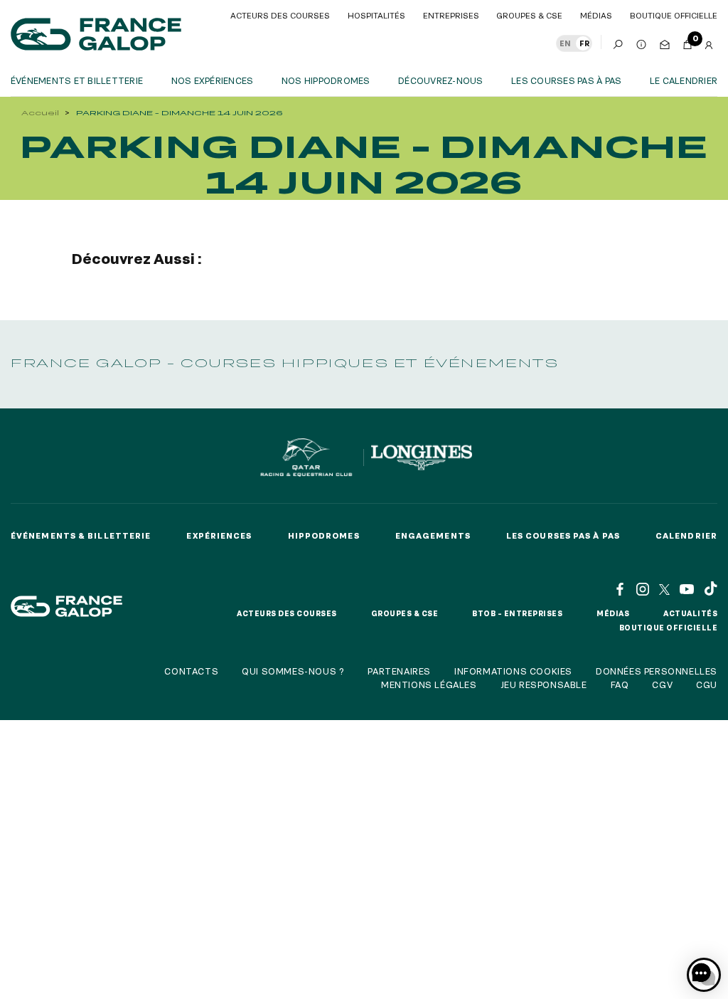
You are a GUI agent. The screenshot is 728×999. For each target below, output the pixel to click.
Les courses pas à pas (566, 80)
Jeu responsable (543, 684)
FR (584, 43)
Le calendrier (683, 80)
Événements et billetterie (77, 80)
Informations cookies (513, 671)
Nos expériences (212, 80)
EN (565, 43)
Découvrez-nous (440, 80)
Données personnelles (656, 671)
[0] (687, 42)
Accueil (40, 113)
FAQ (620, 684)
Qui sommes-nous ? (293, 671)
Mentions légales (429, 684)
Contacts (191, 671)
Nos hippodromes (326, 80)
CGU (706, 684)
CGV (662, 684)
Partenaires (399, 671)
